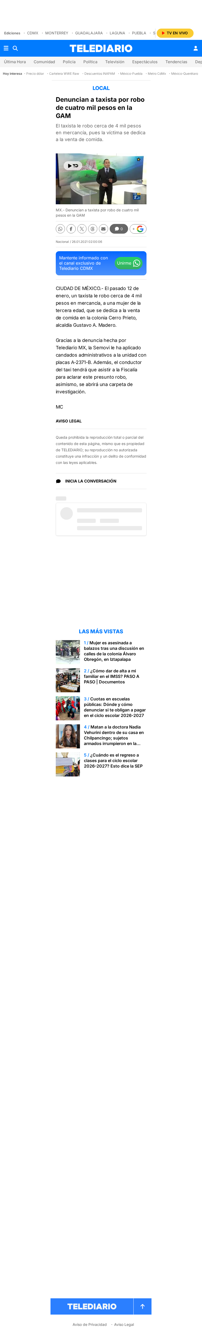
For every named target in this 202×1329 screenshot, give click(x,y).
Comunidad (44, 61)
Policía (69, 61)
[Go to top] (143, 1306)
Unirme (124, 263)
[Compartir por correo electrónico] (103, 228)
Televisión (114, 61)
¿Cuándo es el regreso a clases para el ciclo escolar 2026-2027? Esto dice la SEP (113, 760)
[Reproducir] (73, 165)
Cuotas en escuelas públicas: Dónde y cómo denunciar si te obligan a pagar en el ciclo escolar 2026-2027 (115, 707)
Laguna (117, 33)
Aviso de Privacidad (90, 1324)
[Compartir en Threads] (92, 228)
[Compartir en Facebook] (71, 228)
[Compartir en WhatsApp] (60, 228)
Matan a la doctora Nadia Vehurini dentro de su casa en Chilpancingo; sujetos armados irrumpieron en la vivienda (114, 738)
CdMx (32, 33)
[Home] (101, 48)
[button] (138, 229)
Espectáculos (145, 61)
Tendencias (176, 61)
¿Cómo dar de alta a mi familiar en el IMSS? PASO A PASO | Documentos (111, 676)
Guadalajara (89, 33)
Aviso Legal (124, 1324)
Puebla (139, 33)
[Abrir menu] (6, 48)
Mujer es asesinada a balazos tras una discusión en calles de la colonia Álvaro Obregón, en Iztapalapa (114, 651)
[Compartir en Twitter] (82, 228)
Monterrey (56, 33)
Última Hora (15, 61)
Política (90, 61)
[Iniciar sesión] (196, 48)
